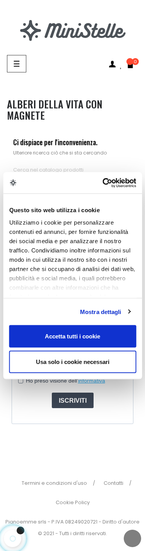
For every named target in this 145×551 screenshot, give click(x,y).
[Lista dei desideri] (121, 58)
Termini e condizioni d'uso (54, 483)
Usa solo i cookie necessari (72, 361)
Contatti (113, 483)
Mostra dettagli (100, 311)
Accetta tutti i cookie (72, 336)
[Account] (112, 63)
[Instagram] (81, 442)
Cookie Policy (73, 502)
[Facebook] (64, 442)
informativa (91, 381)
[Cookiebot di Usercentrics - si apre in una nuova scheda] (103, 183)
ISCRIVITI (73, 400)
